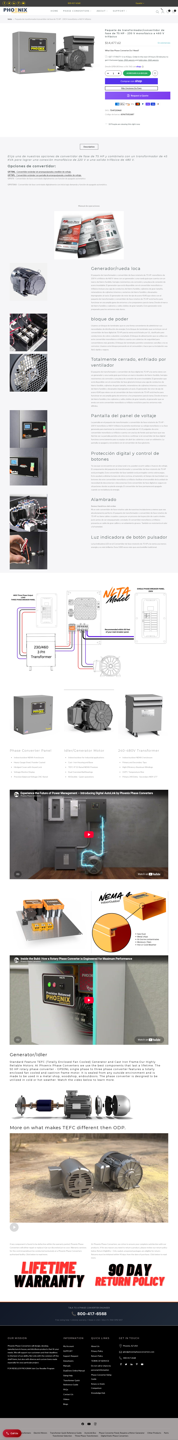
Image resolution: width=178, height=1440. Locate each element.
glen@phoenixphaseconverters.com (138, 1352)
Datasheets (68, 1361)
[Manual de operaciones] (89, 235)
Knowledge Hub (98, 1393)
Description (89, 147)
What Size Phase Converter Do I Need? (122, 50)
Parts (166, 1433)
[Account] (162, 12)
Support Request (70, 1356)
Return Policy (97, 1356)
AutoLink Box (90, 1433)
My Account (68, 1346)
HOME (54, 11)
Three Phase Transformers (86, 1436)
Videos (66, 1399)
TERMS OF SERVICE (100, 1361)
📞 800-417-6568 (167, 9)
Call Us (14, 1433)
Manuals (67, 1366)
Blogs (65, 1404)
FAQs (65, 1389)
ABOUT (101, 11)
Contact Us (68, 1394)
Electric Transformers (21, 1433)
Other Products (154, 1433)
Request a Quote (139, 95)
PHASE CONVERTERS (76, 11)
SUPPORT (119, 11)
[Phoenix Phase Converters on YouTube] (89, 1424)
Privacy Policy (97, 1351)
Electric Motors (40, 1433)
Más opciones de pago (131, 88)
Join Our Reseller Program (43, 1368)
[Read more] (4, 3)
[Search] (157, 12)
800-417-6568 (74, 3)
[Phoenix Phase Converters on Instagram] (95, 1424)
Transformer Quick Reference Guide (66, 1433)
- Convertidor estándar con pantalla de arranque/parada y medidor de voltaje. (44, 175)
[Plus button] (119, 73)
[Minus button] (107, 73)
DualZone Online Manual (74, 1370)
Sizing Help (68, 1375)
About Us (95, 1346)
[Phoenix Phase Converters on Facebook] (82, 1424)
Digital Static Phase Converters (114, 1436)
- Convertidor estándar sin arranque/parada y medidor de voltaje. (39, 171)
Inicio (10, 19)
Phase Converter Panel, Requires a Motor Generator (121, 1433)
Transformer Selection (62, 1436)
